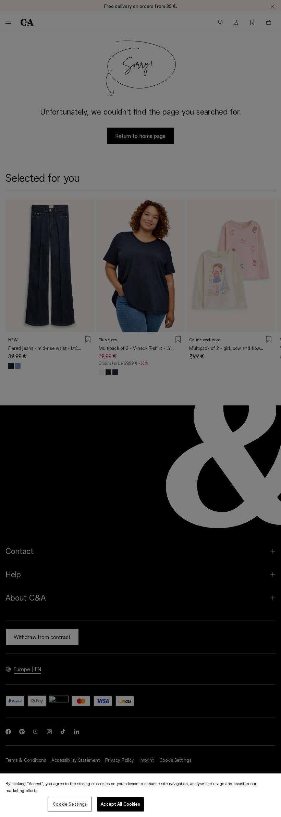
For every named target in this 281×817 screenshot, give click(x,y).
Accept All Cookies (120, 804)
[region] (140, 795)
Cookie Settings (70, 804)
